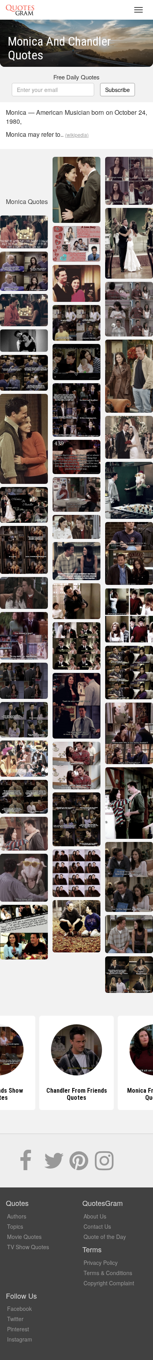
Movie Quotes (24, 1237)
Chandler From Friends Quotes (76, 1094)
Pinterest (18, 1329)
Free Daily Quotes (76, 77)
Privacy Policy (101, 1262)
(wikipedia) (77, 134)
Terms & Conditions (108, 1273)
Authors (16, 1216)
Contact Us (97, 1226)
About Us (95, 1216)
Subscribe (117, 90)
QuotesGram (20, 10)
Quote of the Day (105, 1237)
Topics (15, 1226)
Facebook (19, 1308)
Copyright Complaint (109, 1283)
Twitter (15, 1319)
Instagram (19, 1339)
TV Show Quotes (28, 1247)
